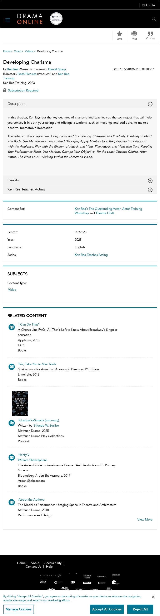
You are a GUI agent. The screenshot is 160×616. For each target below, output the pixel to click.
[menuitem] (80, 213)
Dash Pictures (27, 74)
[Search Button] (155, 19)
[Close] (153, 596)
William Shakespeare (32, 460)
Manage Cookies (18, 609)
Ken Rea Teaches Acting (91, 255)
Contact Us (33, 566)
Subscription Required (23, 90)
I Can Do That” (29, 324)
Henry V (24, 455)
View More (145, 519)
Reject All (140, 609)
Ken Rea (13, 69)
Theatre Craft (105, 213)
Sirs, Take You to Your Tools (37, 364)
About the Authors (31, 499)
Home (6, 51)
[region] (80, 603)
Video (17, 51)
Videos (29, 51)
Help (49, 566)
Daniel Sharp (57, 69)
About (35, 563)
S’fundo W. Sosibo (46, 425)
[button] (134, 35)
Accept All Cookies (107, 609)
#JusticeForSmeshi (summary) (39, 420)
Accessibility (52, 563)
